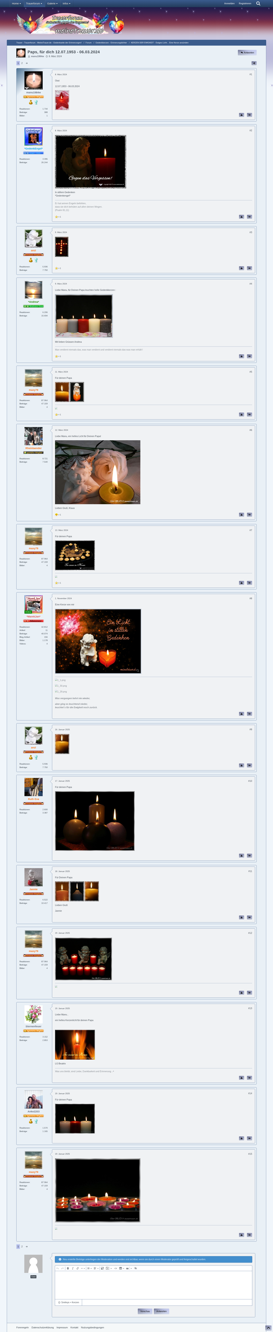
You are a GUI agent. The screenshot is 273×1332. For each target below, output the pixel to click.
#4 (251, 284)
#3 (251, 232)
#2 (251, 130)
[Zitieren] (249, 115)
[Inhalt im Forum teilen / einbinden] (254, 63)
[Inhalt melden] (241, 115)
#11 (250, 871)
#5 (251, 372)
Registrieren (245, 3)
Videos (22, 644)
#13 (250, 1008)
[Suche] (258, 3)
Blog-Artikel (24, 637)
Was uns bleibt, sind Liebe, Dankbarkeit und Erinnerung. (83, 1071)
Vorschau (145, 1311)
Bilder (22, 116)
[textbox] (153, 1285)
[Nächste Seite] (26, 63)
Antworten (161, 1311)
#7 (251, 530)
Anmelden (229, 3)
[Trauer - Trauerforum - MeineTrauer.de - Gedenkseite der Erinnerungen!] (136, 23)
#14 (250, 1093)
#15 (250, 1154)
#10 (250, 781)
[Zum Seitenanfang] (268, 1328)
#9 (251, 729)
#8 (251, 598)
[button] (68, 1302)
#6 (251, 430)
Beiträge (23, 112)
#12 (250, 933)
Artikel (22, 630)
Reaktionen (24, 109)
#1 (251, 74)
